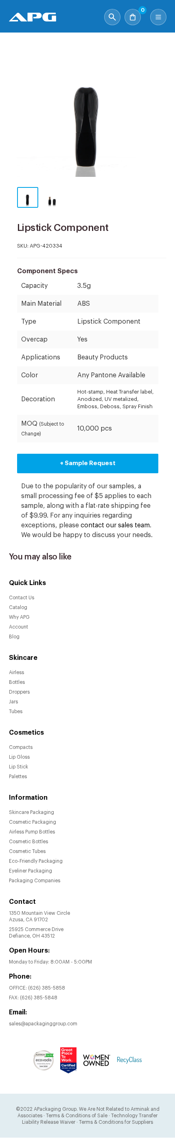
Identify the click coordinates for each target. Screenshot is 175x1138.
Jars (13, 701)
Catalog (18, 607)
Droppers (19, 692)
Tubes (15, 711)
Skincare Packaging (31, 812)
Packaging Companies (34, 880)
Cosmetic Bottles (28, 841)
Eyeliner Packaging (30, 870)
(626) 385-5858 (46, 988)
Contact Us (21, 597)
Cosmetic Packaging (32, 822)
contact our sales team (115, 525)
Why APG (19, 617)
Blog (14, 636)
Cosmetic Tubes (27, 851)
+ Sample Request (88, 463)
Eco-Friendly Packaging (36, 861)
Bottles (17, 682)
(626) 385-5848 (38, 997)
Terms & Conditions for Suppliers (116, 1122)
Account (18, 626)
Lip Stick (18, 766)
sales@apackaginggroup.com (43, 1023)
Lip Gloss (19, 757)
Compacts (21, 747)
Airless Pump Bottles (32, 831)
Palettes (18, 776)
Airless (16, 672)
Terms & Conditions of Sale (76, 1115)
